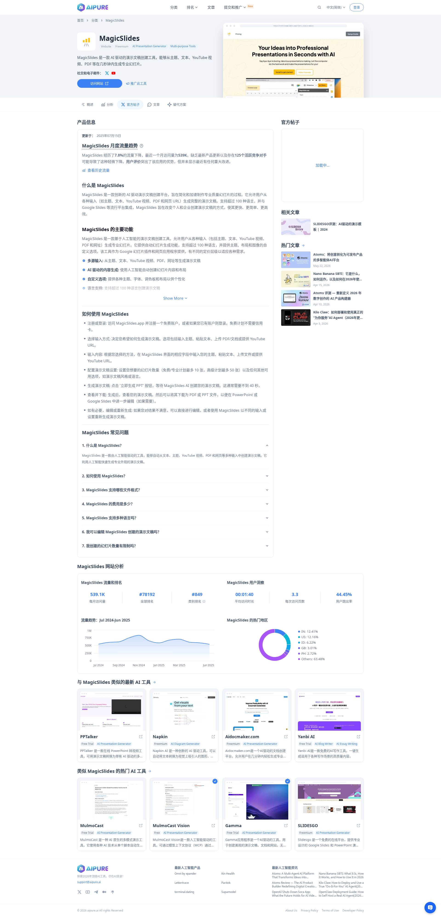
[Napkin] (184, 713)
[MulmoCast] (111, 802)
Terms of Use (330, 910)
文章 (211, 7)
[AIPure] (92, 7)
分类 (174, 7)
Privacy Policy (309, 910)
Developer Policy (353, 910)
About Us (291, 910)
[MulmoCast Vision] (184, 802)
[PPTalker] (111, 713)
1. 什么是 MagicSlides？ (102, 445)
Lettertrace (182, 883)
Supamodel (228, 892)
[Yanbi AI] (329, 713)
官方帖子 (133, 104)
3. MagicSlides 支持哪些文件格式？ (112, 489)
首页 (80, 20)
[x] (107, 73)
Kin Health (228, 874)
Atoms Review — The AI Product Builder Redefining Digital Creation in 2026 (294, 884)
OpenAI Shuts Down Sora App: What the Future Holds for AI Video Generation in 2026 (294, 894)
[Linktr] (112, 892)
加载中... (322, 165)
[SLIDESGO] (329, 802)
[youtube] (113, 73)
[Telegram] (96, 892)
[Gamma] (256, 802)
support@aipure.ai (89, 882)
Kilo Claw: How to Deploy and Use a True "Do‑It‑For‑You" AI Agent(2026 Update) (341, 884)
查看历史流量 (99, 170)
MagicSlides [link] (115, 20)
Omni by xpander (185, 874)
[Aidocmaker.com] (256, 713)
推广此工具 (138, 83)
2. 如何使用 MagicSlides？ (104, 475)
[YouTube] (87, 892)
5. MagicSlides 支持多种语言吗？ (110, 517)
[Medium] (104, 892)
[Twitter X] (79, 892)
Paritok (225, 883)
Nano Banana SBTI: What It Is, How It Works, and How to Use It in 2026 (341, 875)
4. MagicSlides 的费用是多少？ (108, 503)
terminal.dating (184, 892)
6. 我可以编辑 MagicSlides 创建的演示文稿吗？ (121, 531)
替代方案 (179, 104)
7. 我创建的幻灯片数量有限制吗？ (110, 545)
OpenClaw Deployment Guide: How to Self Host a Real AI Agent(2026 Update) (341, 894)
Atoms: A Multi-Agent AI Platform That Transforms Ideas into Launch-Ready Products (293, 875)
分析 (110, 104)
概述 (90, 104)
